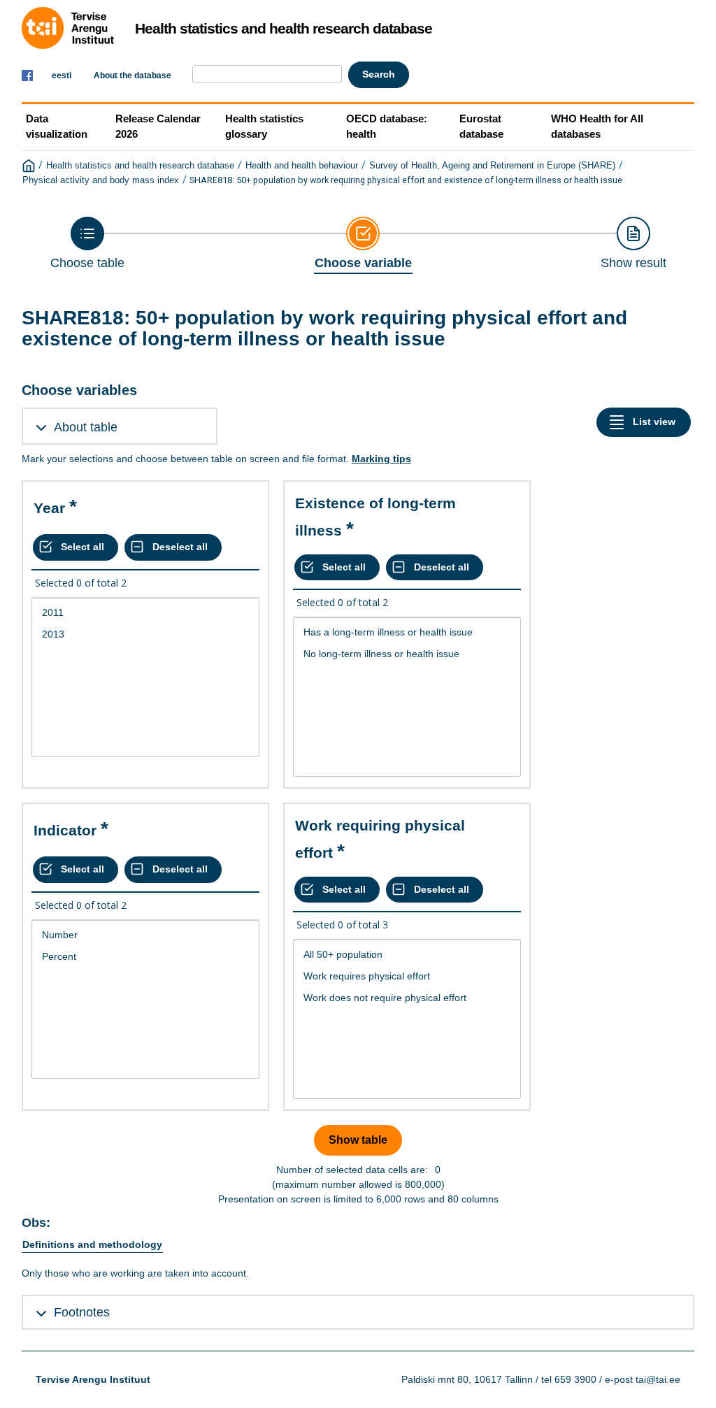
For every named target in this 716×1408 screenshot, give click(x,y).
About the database (132, 75)
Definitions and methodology (92, 1244)
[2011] (145, 613)
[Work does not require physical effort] (407, 998)
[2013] (145, 634)
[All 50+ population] (407, 954)
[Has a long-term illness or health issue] (407, 632)
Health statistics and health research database (140, 166)
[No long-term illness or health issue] (407, 654)
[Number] (145, 935)
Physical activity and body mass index (100, 180)
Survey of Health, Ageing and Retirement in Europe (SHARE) (492, 166)
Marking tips (381, 458)
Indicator (65, 830)
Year (49, 508)
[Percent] (145, 957)
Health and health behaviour (301, 166)
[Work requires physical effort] (407, 976)
